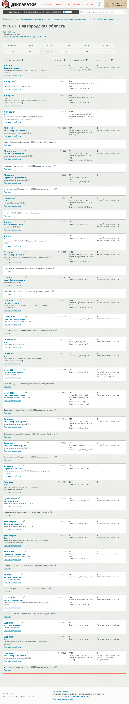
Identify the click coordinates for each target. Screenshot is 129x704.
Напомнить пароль (118, 5)
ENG (99, 3)
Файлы (12, 45)
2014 (30, 51)
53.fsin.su (11, 32)
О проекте (61, 4)
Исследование (75, 4)
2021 (30, 45)
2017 (86, 45)
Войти (114, 3)
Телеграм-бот (47, 4)
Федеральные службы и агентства (35, 19)
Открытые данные (60, 691)
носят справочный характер (77, 696)
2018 (67, 45)
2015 (11, 51)
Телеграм (88, 4)
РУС (99, 5)
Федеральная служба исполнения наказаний (71, 19)
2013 (49, 51)
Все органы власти (11, 19)
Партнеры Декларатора (63, 699)
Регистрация (121, 3)
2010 (105, 51)
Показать (7, 145)
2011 (86, 51)
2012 (68, 51)
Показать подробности (12, 76)
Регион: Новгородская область (106, 19)
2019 (49, 45)
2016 (105, 45)
